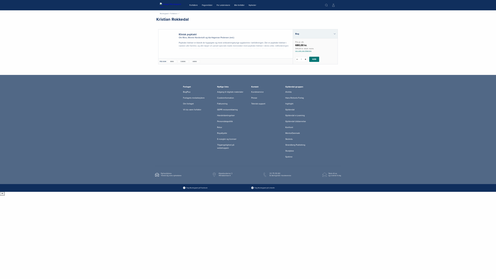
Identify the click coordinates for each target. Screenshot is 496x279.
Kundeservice (257, 92)
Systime (288, 157)
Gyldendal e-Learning (295, 115)
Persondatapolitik (225, 121)
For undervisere (223, 5)
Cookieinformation (225, 98)
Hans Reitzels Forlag (294, 98)
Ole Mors (183, 37)
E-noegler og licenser (226, 139)
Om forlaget (188, 103)
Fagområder (207, 5)
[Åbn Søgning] (326, 5)
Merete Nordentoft (196, 37)
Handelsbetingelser (226, 115)
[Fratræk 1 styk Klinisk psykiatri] (297, 59)
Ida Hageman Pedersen (218, 37)
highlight (289, 103)
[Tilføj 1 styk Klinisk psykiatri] (305, 59)
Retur (219, 127)
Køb (314, 59)
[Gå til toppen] (2, 194)
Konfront (289, 127)
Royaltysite (222, 133)
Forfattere (193, 5)
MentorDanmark (292, 133)
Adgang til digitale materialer (230, 92)
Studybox (289, 151)
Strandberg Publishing (295, 145)
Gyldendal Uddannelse (295, 121)
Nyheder (252, 5)
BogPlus (186, 92)
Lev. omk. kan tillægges (303, 51)
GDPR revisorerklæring (227, 109)
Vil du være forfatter (192, 109)
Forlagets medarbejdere (194, 98)
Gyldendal (290, 109)
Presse (254, 98)
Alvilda (288, 92)
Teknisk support (258, 103)
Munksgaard (164, 13)
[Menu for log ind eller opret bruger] (333, 5)
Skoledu (289, 139)
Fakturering (222, 103)
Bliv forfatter (239, 5)
